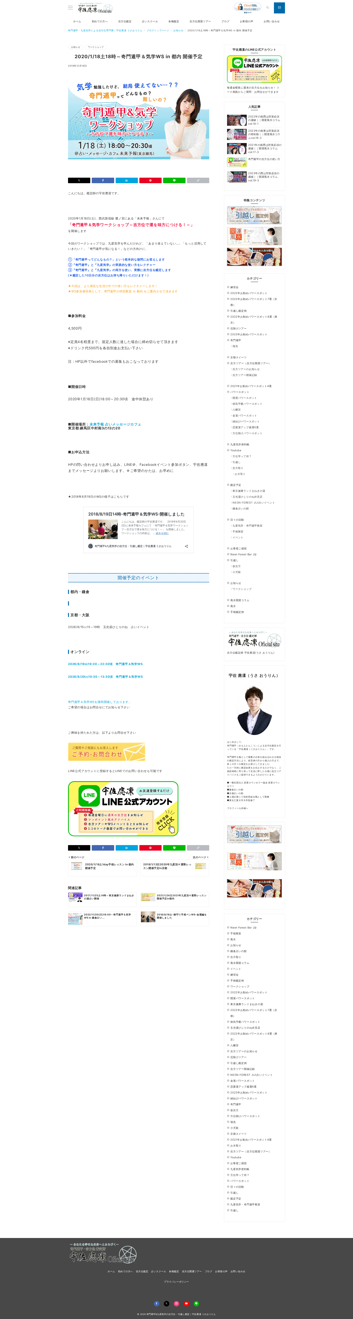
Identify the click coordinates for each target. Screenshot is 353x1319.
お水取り (240, 473)
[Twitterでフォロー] (166, 1303)
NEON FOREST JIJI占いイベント (254, 502)
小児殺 (237, 572)
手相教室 (238, 531)
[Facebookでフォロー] (156, 1303)
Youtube (235, 450)
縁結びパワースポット (246, 421)
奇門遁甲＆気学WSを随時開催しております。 (100, 702)
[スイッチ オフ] (268, 8)
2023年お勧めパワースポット (249, 334)
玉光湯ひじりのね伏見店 (248, 496)
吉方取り (238, 467)
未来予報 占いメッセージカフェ (115, 424)
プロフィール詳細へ (237, 808)
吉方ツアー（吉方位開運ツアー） (250, 363)
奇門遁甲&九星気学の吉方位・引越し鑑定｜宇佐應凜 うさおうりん (181, 1314)
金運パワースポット (245, 415)
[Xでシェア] (79, 180)
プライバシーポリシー (176, 1281)
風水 (233, 606)
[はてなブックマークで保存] (127, 180)
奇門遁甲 (235, 340)
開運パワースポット (245, 397)
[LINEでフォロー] (196, 1303)
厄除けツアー (238, 328)
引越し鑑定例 (238, 310)
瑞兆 (235, 346)
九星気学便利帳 (239, 444)
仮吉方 (237, 566)
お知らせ (75, 47)
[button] (198, 180)
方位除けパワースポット (248, 433)
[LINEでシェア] (174, 180)
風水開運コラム (239, 600)
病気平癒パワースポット (248, 403)
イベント (238, 537)
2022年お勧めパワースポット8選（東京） (253, 319)
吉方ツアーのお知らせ (246, 369)
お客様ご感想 (238, 548)
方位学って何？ (242, 456)
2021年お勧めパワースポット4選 (251, 386)
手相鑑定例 (237, 611)
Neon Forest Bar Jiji (243, 554)
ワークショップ (96, 47)
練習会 (234, 287)
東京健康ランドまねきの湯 (249, 490)
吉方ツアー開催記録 (245, 375)
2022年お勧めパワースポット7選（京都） (253, 301)
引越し (237, 462)
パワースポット (239, 391)
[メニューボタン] (70, 8)
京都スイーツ (238, 357)
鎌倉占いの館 (241, 508)
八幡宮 (237, 409)
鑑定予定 (235, 484)
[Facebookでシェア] (103, 180)
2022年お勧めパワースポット (249, 293)
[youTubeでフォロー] (186, 1303)
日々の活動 (237, 519)
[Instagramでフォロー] (176, 1303)
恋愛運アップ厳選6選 (246, 427)
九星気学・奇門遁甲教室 (248, 525)
